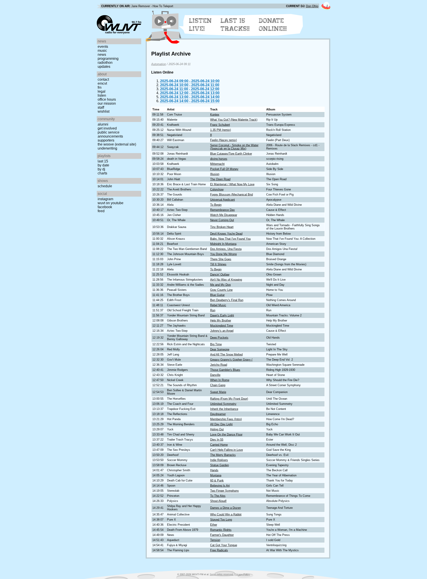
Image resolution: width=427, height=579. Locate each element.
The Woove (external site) (117, 144)
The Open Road (220, 179)
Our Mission (107, 103)
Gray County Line (221, 289)
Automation (158, 64)
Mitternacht (217, 164)
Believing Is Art (220, 485)
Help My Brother (220, 320)
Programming (108, 58)
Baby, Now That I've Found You (230, 238)
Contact (103, 79)
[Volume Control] (172, 21)
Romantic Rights (221, 529)
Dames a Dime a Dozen (225, 507)
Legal (101, 91)
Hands (214, 470)
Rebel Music (218, 305)
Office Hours (107, 99)
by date (103, 165)
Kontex (214, 114)
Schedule (105, 186)
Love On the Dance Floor (226, 434)
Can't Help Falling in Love (226, 449)
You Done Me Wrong (223, 254)
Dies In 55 (216, 439)
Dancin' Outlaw (219, 274)
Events (103, 46)
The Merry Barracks (223, 455)
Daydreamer (218, 414)
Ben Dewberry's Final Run (226, 300)
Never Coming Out (222, 220)
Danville (215, 375)
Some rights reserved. (222, 574)
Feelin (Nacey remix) (223, 140)
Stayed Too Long (221, 519)
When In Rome (219, 380)
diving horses (218, 158)
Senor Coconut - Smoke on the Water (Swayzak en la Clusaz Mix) (234, 147)
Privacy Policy (242, 574)
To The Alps (218, 495)
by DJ (101, 169)
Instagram (105, 199)
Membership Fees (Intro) (226, 419)
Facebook (105, 207)
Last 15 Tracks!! (235, 25)
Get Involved (107, 128)
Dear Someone (219, 349)
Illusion (214, 174)
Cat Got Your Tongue (223, 545)
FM (99, 87)
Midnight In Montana (223, 244)
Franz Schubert (220, 124)
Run (212, 310)
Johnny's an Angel (222, 330)
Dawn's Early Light (222, 315)
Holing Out (217, 429)
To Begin (216, 204)
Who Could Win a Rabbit (226, 514)
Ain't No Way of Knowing (226, 279)
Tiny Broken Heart (222, 227)
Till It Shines (218, 264)
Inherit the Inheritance (224, 409)
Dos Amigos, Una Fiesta (226, 249)
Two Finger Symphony (224, 490)
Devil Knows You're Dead (226, 233)
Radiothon (105, 62)
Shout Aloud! (218, 501)
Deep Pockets (219, 337)
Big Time (216, 344)
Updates (104, 66)
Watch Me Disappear (223, 215)
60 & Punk (217, 480)
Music (102, 50)
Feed (101, 211)
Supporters (106, 140)
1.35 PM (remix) (220, 130)
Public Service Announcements (110, 134)
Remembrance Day (222, 210)
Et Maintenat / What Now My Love (232, 184)
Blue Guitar (217, 295)
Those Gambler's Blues (225, 369)
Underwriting (107, 148)
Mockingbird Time (221, 325)
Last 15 (103, 161)
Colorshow (217, 189)
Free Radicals (219, 550)
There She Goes (220, 259)
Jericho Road (218, 364)
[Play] (159, 21)
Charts (102, 173)
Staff (101, 107)
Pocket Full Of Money (224, 169)
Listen (102, 95)
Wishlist (103, 111)
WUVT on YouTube (110, 203)
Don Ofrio (312, 6)
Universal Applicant (222, 199)
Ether (213, 524)
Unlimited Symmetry (223, 403)
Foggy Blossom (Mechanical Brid (231, 194)
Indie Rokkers (219, 460)
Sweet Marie (218, 392)
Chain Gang (217, 385)
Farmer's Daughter (222, 535)
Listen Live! (200, 25)
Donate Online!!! (273, 25)
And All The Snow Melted (226, 354)
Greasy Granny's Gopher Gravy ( (231, 359)
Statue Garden (219, 465)
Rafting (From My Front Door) (229, 398)
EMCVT (102, 83)
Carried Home (219, 444)
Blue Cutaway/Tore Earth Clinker (231, 153)
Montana (215, 475)
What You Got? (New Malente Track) (233, 119)
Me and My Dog (220, 284)
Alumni (103, 124)
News (102, 54)
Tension (215, 540)
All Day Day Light (221, 424)
